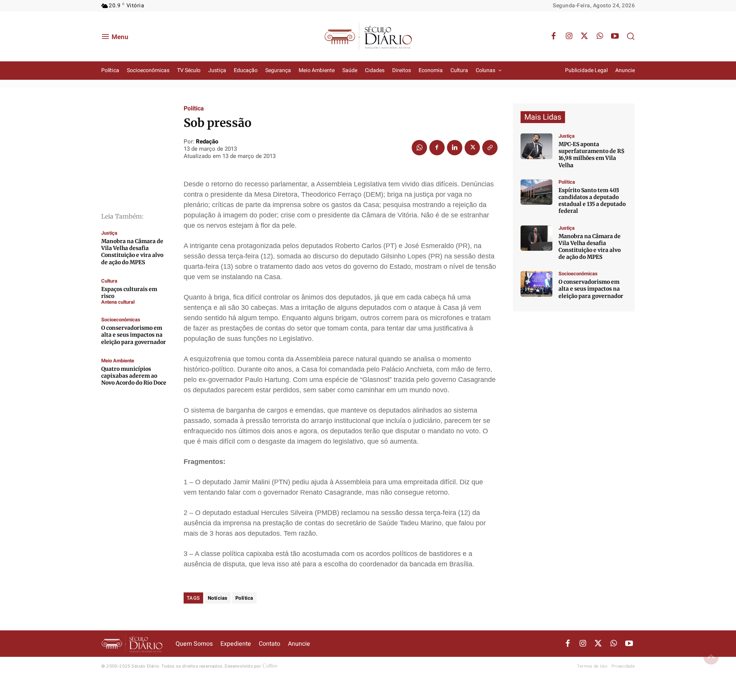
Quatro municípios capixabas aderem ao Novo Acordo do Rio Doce (133, 375)
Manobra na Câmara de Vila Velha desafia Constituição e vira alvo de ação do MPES (132, 252)
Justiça (109, 232)
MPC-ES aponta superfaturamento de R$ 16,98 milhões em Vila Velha (591, 155)
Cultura (109, 280)
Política (194, 108)
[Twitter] (584, 36)
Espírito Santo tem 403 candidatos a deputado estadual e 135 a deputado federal (592, 201)
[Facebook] (553, 36)
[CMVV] (536, 146)
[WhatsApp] (599, 36)
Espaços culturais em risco (129, 292)
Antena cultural (118, 301)
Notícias (218, 598)
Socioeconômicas (120, 319)
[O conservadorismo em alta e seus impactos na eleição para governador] (536, 284)
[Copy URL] (490, 147)
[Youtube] (615, 36)
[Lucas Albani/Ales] (536, 192)
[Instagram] (569, 36)
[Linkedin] (454, 147)
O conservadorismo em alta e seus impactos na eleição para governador (133, 334)
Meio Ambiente (117, 360)
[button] (630, 36)
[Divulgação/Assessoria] (536, 238)
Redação (207, 141)
